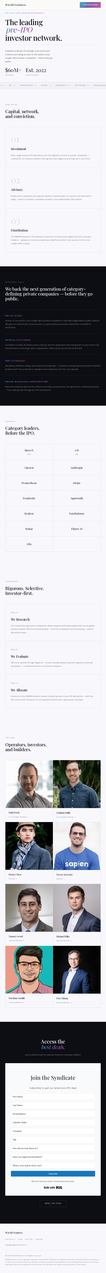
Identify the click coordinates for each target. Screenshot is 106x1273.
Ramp (29, 528)
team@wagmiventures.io (16, 1245)
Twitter (29, 1239)
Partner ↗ (13, 879)
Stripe (76, 483)
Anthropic (77, 467)
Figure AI (76, 528)
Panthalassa (76, 513)
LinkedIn (39, 1239)
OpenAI (29, 467)
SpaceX (29, 452)
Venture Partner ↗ (16, 940)
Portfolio (10, 1239)
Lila (29, 544)
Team (20, 1239)
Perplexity (29, 498)
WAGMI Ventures (15, 5)
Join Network (90, 5)
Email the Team (53, 1203)
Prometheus (29, 483)
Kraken (29, 513)
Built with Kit (53, 1187)
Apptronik (77, 498)
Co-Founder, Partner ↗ (18, 817)
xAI (77, 452)
